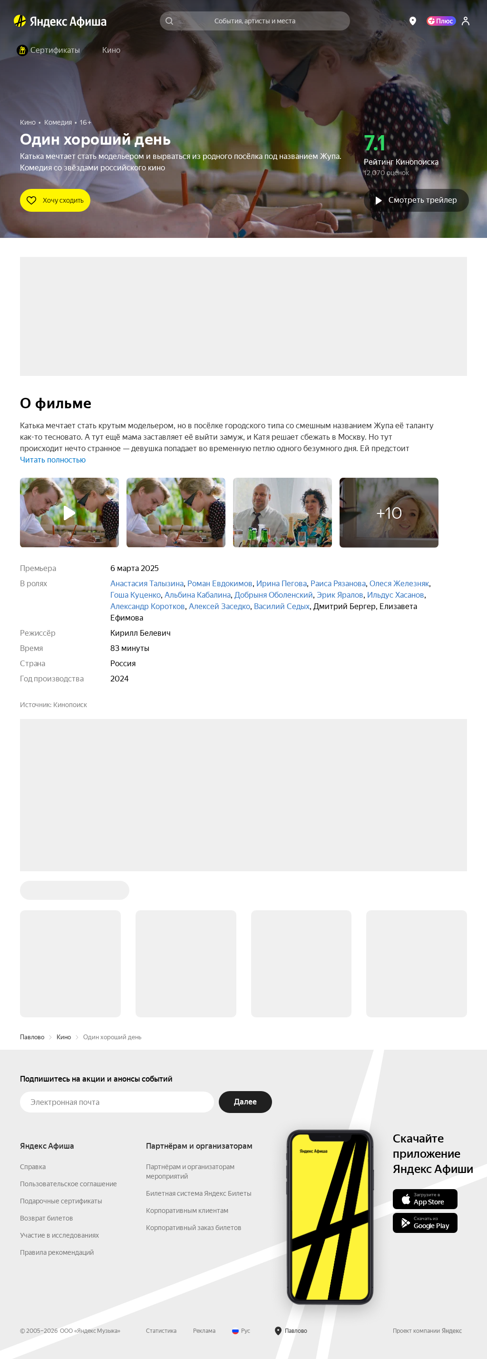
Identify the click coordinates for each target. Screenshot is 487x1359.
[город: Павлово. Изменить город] (412, 21)
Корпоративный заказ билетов (194, 1227)
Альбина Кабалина (198, 595)
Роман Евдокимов (220, 583)
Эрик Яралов (340, 595)
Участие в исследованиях (59, 1235)
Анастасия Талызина (147, 583)
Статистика (161, 1331)
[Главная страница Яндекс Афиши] (20, 21)
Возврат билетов (46, 1218)
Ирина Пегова (281, 583)
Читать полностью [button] (53, 459)
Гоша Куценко (135, 595)
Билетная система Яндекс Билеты (199, 1193)
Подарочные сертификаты (61, 1201)
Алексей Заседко (219, 606)
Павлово (32, 1037)
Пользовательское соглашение (68, 1184)
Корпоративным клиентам (187, 1210)
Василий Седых (282, 606)
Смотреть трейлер (423, 200)
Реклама (204, 1331)
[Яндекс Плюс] (441, 21)
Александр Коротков (147, 606)
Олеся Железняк (399, 583)
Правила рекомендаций (57, 1252)
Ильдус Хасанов (395, 595)
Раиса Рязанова (338, 583)
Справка (33, 1167)
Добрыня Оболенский (273, 595)
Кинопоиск (70, 705)
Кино (64, 1037)
